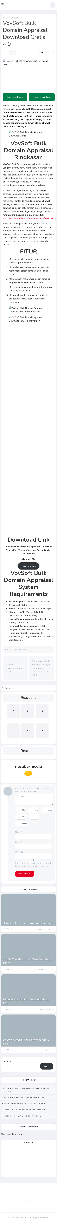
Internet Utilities (10, 17)
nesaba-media (28, 766)
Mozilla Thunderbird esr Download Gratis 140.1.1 (27, 961)
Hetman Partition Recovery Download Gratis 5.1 (24, 1103)
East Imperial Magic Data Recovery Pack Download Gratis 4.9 (26, 1090)
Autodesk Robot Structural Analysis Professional (28, 218)
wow (24, 817)
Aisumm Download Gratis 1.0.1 (14, 668)
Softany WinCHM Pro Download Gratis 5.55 (26, 1041)
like (23, 810)
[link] (50, 52)
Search (7, 1061)
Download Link (28, 566)
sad (37, 817)
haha (50, 810)
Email (18, 842)
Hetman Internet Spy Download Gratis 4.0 (28, 923)
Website (19, 852)
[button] (4, 5)
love (36, 810)
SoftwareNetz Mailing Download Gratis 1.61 (26, 1001)
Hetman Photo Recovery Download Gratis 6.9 (23, 1097)
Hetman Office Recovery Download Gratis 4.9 (23, 1109)
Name (18, 832)
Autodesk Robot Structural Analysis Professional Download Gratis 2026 (41, 668)
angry (24, 823)
